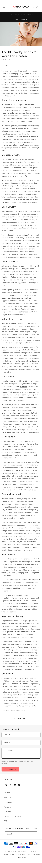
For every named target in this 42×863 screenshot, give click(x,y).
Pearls (4, 559)
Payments (7, 807)
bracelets (23, 386)
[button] (4, 7)
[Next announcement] (38, 15)
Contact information (34, 854)
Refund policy (22, 851)
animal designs (25, 329)
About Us (7, 798)
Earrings (11, 269)
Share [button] (6, 66)
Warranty (7, 812)
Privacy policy (32, 851)
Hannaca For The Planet (12, 816)
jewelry (15, 71)
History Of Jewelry (17, 710)
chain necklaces (28, 214)
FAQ (5, 821)
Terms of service (9, 854)
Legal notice (22, 857)
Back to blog (22, 718)
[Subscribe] (35, 834)
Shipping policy (21, 854)
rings (37, 444)
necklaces (9, 626)
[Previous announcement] (4, 15)
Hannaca (13, 851)
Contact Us (8, 802)
